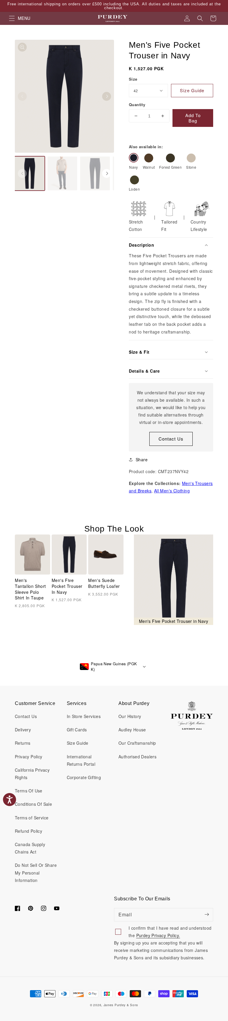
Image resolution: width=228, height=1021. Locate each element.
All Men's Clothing (172, 491)
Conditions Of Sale (33, 804)
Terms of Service (31, 818)
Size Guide (77, 743)
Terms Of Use (28, 791)
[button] (200, 18)
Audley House (132, 730)
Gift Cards (77, 730)
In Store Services (84, 716)
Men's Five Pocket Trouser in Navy (67, 586)
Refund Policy (28, 831)
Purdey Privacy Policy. (158, 935)
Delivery (23, 730)
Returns (23, 743)
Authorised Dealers (137, 757)
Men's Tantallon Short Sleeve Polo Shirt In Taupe (30, 589)
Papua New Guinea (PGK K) (114, 666)
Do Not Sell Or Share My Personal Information (36, 872)
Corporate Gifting (84, 777)
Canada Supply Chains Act (30, 848)
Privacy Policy (28, 757)
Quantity (137, 104)
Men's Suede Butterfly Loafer (104, 583)
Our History (129, 716)
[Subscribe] (206, 914)
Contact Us (171, 438)
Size (133, 79)
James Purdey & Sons (121, 1005)
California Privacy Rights (32, 773)
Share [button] (142, 459)
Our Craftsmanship (137, 743)
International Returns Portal (81, 760)
